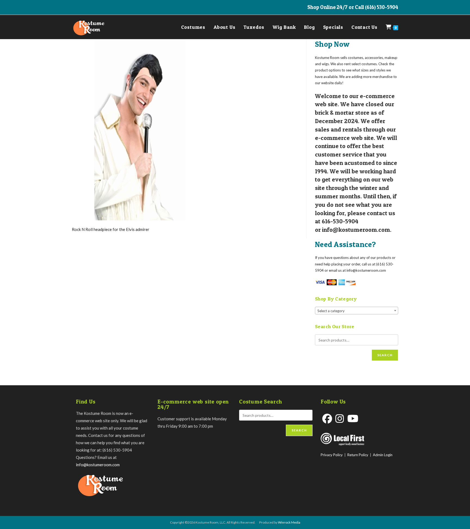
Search (384, 355)
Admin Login (382, 455)
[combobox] (356, 310)
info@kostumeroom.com (98, 464)
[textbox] (356, 311)
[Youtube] (352, 418)
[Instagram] (339, 418)
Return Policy (357, 455)
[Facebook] (327, 418)
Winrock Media (289, 522)
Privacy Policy (332, 455)
